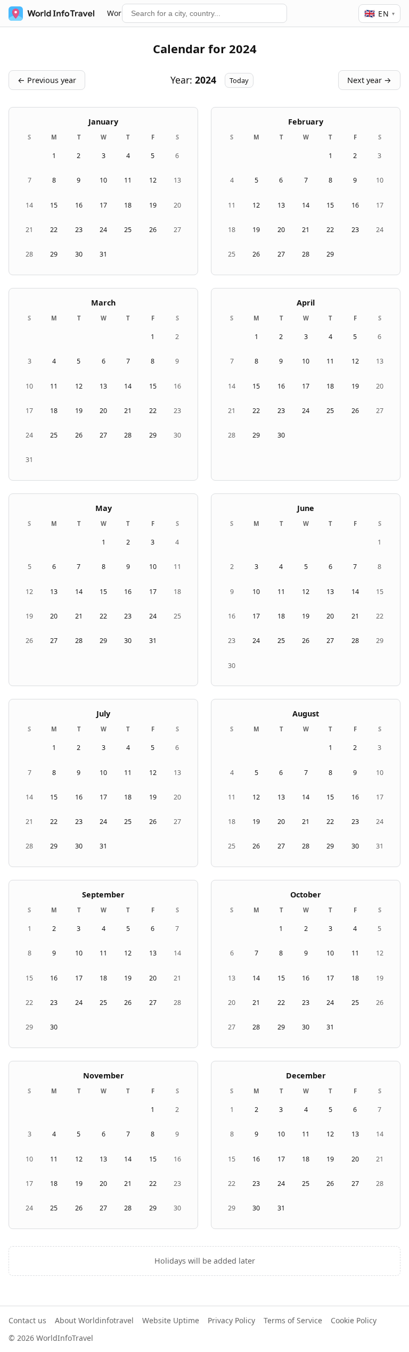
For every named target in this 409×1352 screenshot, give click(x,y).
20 (177, 205)
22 (54, 229)
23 (79, 229)
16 (79, 205)
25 (128, 229)
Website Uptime (170, 1320)
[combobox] (204, 13)
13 (177, 180)
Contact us (27, 1320)
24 (103, 229)
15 (54, 205)
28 (29, 254)
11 (128, 180)
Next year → (369, 80)
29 (54, 254)
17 (103, 205)
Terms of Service (293, 1320)
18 (128, 205)
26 (153, 229)
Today (239, 80)
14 (29, 205)
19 (153, 205)
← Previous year (47, 80)
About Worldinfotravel (94, 1320)
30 (79, 254)
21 (29, 229)
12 (153, 180)
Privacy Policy (231, 1320)
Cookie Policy (354, 1320)
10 (103, 180)
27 (177, 229)
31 (103, 254)
